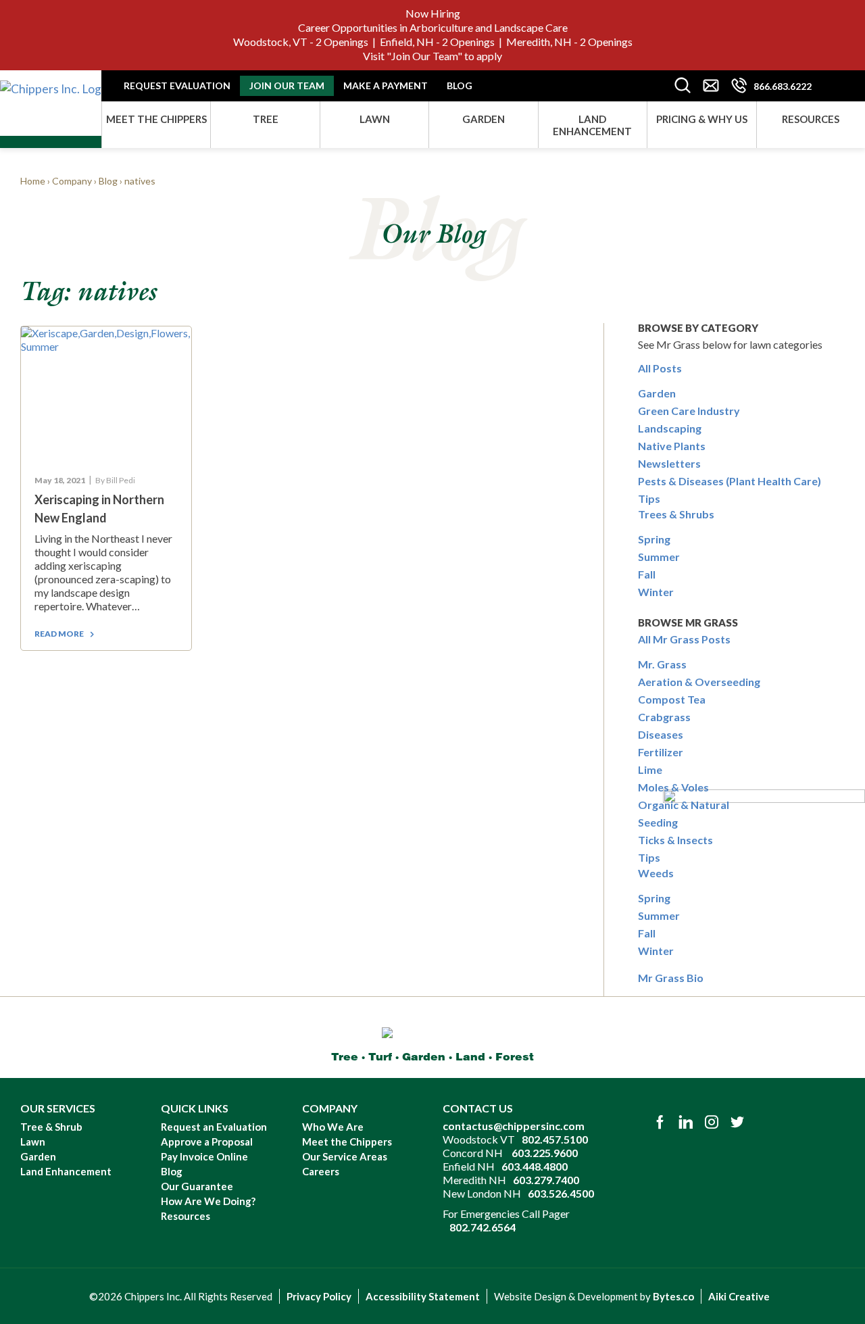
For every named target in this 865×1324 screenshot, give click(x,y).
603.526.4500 (561, 1193)
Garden (483, 119)
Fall (647, 574)
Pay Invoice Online (204, 1156)
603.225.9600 (545, 1152)
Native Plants (672, 445)
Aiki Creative (739, 1296)
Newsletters (669, 463)
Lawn (375, 119)
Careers (320, 1171)
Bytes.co (673, 1296)
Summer (659, 556)
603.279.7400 (546, 1179)
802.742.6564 (482, 1227)
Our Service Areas (344, 1156)
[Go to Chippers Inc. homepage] (50, 84)
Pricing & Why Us (701, 119)
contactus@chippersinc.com (514, 1125)
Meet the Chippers (156, 119)
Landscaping (669, 428)
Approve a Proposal (207, 1141)
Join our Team (286, 85)
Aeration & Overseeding (699, 681)
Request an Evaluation (214, 1127)
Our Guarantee (197, 1186)
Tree (265, 119)
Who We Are (333, 1127)
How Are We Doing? (208, 1201)
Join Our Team (424, 55)
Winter (656, 591)
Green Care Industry (689, 410)
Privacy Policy (319, 1296)
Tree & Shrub (51, 1127)
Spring (654, 539)
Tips (649, 498)
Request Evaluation (177, 85)
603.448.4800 (534, 1166)
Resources (810, 119)
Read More (59, 634)
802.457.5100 (555, 1139)
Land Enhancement (592, 125)
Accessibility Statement (423, 1296)
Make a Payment (385, 85)
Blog (459, 85)
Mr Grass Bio (670, 977)
